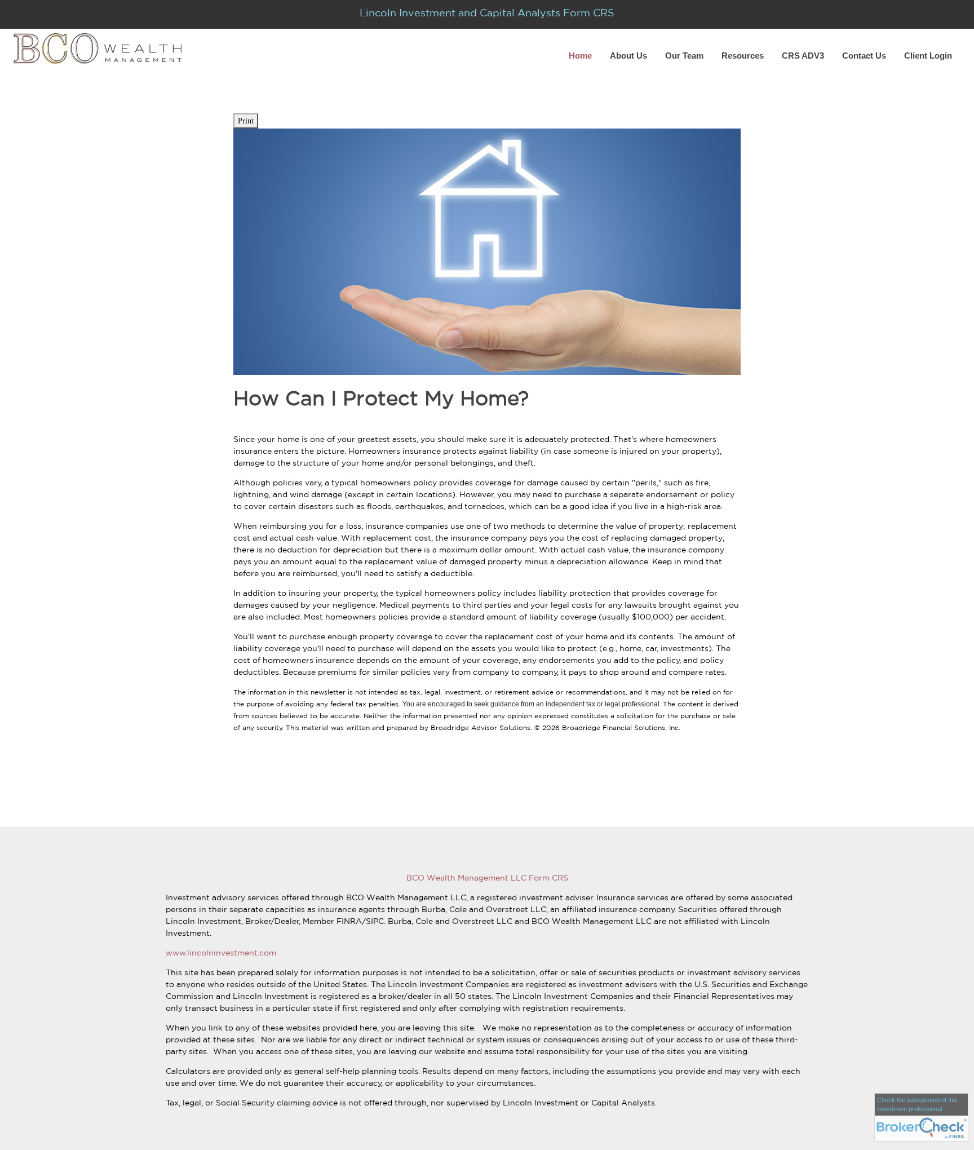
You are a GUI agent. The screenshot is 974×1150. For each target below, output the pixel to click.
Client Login (928, 55)
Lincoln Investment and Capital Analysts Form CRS (487, 12)
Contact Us (864, 55)
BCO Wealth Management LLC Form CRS (487, 877)
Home (580, 55)
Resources (742, 55)
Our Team (684, 55)
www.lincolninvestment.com (221, 952)
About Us (628, 55)
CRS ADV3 (803, 55)
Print (246, 121)
